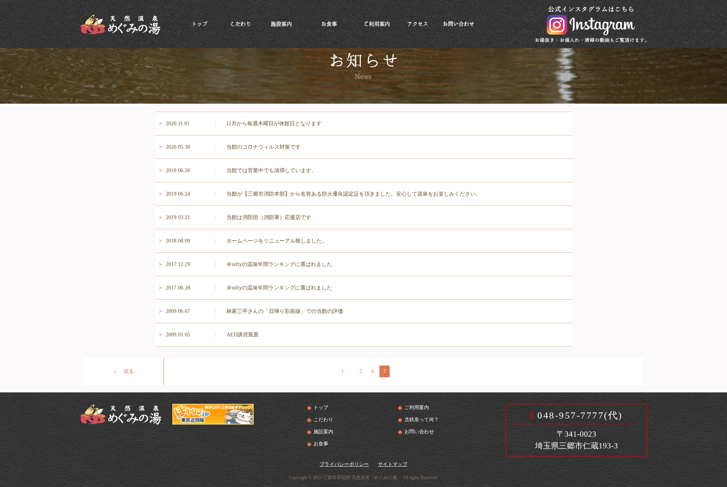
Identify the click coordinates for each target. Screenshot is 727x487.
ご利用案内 (416, 407)
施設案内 (323, 431)
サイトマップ (392, 464)
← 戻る (123, 371)
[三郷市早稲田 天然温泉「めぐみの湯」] (120, 23)
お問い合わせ (419, 431)
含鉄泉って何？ (421, 419)
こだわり (323, 419)
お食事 (321, 443)
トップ (321, 407)
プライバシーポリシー (344, 464)
